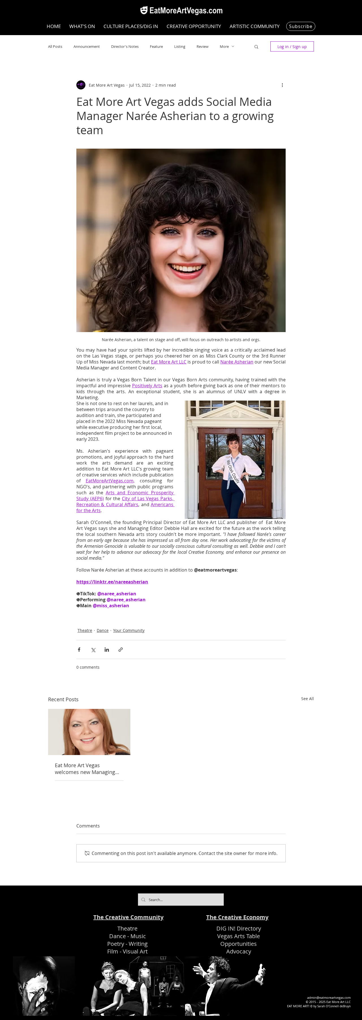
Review (202, 46)
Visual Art (135, 951)
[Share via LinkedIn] (106, 649)
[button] (256, 46)
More (224, 46)
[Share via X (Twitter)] (93, 649)
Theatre (84, 630)
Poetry (115, 944)
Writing (138, 944)
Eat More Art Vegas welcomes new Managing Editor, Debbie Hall (85, 768)
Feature (156, 46)
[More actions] (282, 85)
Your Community (129, 630)
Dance (103, 630)
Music (138, 936)
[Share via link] (120, 649)
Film (112, 951)
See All (307, 698)
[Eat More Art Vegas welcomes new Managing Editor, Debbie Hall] (89, 732)
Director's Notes (125, 46)
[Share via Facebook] (79, 649)
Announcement (87, 46)
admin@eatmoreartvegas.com (329, 997)
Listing (179, 46)
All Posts (55, 46)
